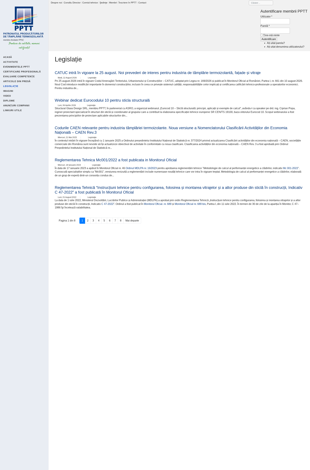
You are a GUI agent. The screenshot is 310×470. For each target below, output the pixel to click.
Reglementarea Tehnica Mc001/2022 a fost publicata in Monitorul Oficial (116, 160)
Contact (142, 2)
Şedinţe (103, 2)
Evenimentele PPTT (16, 66)
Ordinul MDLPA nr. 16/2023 (141, 168)
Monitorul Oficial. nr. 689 (157, 204)
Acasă (7, 57)
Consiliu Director (72, 2)
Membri (113, 2)
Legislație (10, 86)
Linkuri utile (12, 110)
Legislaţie (92, 78)
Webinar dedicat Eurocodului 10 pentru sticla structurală (102, 100)
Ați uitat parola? (276, 43)
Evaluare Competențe (19, 76)
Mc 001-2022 (290, 168)
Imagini (8, 91)
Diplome (9, 100)
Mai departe (132, 220)
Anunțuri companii (16, 105)
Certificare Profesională (22, 71)
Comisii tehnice (90, 2)
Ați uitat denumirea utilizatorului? (285, 46)
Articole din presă (17, 81)
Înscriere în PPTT (128, 2)
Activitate (10, 62)
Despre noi (56, 2)
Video (7, 96)
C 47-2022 (107, 204)
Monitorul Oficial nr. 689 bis (190, 204)
